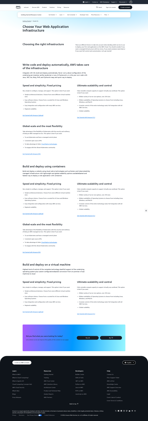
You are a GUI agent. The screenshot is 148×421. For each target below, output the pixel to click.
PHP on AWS (79, 391)
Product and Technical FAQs (52, 391)
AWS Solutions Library (50, 384)
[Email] (135, 411)
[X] (115, 411)
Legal (108, 394)
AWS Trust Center (49, 381)
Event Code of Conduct (114, 397)
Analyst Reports (48, 394)
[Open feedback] (146, 210)
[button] (36, 7)
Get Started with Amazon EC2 (86, 117)
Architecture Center (50, 387)
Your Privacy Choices (32, 415)
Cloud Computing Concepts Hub (22, 384)
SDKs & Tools (79, 377)
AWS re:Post (110, 381)
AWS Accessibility (112, 391)
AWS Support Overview (114, 387)
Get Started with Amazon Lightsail (33, 115)
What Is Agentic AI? (18, 381)
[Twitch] (126, 411)
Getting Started (27, 21)
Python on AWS (80, 384)
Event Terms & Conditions (115, 400)
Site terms (21, 415)
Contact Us (110, 374)
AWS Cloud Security (18, 387)
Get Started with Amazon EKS (32, 154)
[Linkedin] (121, 411)
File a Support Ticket (113, 377)
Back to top (73, 404)
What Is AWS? (16, 374)
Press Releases (16, 397)
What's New (15, 391)
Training (46, 377)
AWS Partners (48, 397)
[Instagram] (124, 411)
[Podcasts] (132, 411)
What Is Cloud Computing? (20, 377)
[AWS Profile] (131, 2)
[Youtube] (129, 411)
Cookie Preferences (49, 415)
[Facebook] (118, 411)
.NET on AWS (79, 381)
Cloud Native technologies (49, 144)
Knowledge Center (112, 384)
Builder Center (79, 374)
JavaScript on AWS (81, 394)
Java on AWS (79, 387)
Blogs (14, 394)
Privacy (14, 415)
